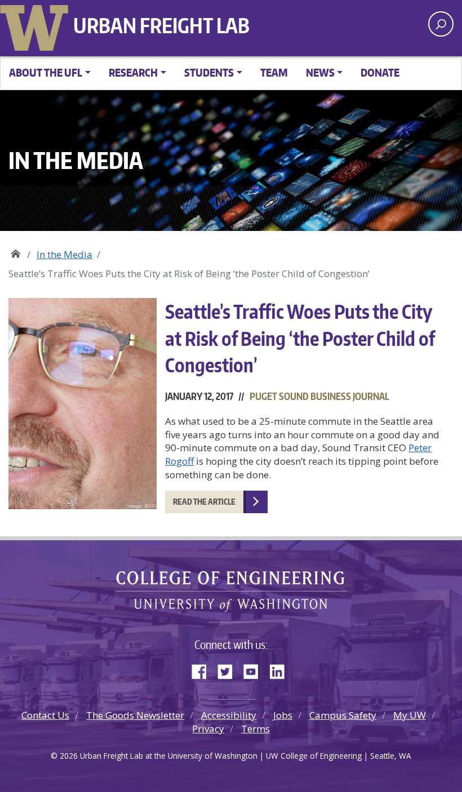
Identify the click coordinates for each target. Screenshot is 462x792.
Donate (380, 72)
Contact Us (45, 715)
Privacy (208, 728)
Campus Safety (342, 715)
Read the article (204, 501)
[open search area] (441, 24)
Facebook (203, 669)
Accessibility (228, 715)
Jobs (282, 715)
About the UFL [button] (45, 72)
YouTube (255, 669)
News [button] (320, 72)
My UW (409, 715)
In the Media (64, 254)
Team (274, 72)
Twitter (229, 669)
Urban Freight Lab (161, 25)
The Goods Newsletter (135, 715)
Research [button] (133, 72)
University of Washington (36, 25)
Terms (255, 728)
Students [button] (209, 72)
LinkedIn (281, 669)
